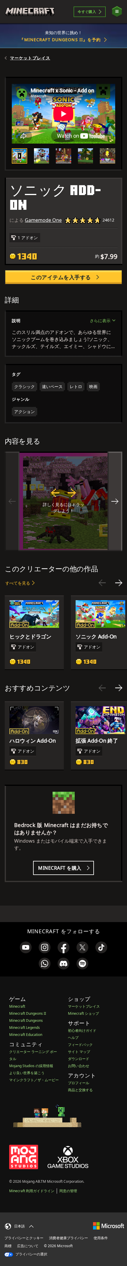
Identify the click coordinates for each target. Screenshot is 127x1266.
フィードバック (80, 1044)
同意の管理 (68, 1190)
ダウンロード (78, 1058)
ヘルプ (73, 1037)
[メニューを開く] (117, 12)
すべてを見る (17, 583)
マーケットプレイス (30, 58)
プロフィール (78, 1082)
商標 (8, 1246)
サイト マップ (79, 1051)
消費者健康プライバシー (68, 1238)
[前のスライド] (102, 582)
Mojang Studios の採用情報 (31, 1065)
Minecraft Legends (24, 1027)
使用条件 (101, 1238)
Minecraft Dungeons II (27, 1013)
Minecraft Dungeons (26, 1020)
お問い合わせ (78, 1065)
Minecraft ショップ (83, 1013)
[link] (26, 947)
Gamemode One (43, 220)
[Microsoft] (108, 1225)
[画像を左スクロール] (12, 501)
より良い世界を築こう (27, 1072)
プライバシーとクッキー (23, 1238)
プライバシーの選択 (30, 1254)
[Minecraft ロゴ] (30, 11)
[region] (63, 501)
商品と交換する (80, 1089)
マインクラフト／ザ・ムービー (34, 1079)
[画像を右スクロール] (115, 501)
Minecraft (17, 1006)
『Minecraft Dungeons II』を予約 (60, 39)
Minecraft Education (25, 1034)
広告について (27, 1246)
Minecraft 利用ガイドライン (31, 1190)
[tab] (19, 156)
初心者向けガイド (82, 1030)
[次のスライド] (118, 582)
